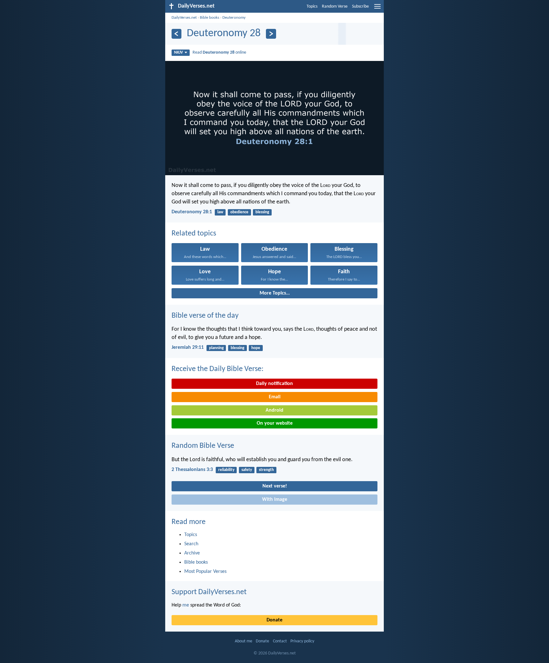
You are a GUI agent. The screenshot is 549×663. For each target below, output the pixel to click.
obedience (239, 212)
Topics (312, 6)
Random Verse (335, 6)
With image (274, 499)
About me (243, 641)
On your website (275, 423)
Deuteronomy (234, 18)
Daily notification (274, 383)
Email (275, 397)
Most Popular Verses (205, 571)
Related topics (194, 233)
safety (246, 470)
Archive (192, 553)
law (220, 212)
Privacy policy (302, 641)
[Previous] (176, 34)
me (185, 605)
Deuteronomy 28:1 (192, 212)
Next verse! (274, 486)
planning (216, 348)
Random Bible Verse (203, 446)
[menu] (377, 9)
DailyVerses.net (184, 18)
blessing (262, 212)
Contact (280, 641)
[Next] (271, 34)
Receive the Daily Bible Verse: (217, 369)
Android (274, 410)
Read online (219, 52)
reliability (226, 470)
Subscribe (360, 6)
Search (191, 544)
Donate (274, 620)
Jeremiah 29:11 (188, 347)
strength (266, 470)
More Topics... (275, 293)
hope (255, 348)
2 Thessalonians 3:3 (192, 469)
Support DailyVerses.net (209, 592)
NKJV (178, 52)
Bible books (209, 18)
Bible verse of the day (205, 316)
